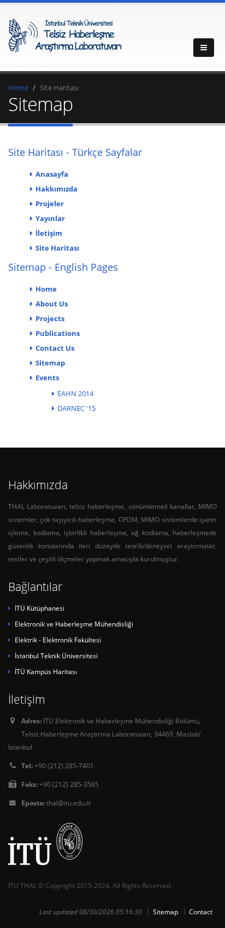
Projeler (49, 203)
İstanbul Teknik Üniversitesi (56, 655)
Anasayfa (51, 174)
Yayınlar (50, 218)
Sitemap (50, 363)
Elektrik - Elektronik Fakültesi (58, 639)
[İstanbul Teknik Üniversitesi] (112, 844)
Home (18, 87)
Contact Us (54, 348)
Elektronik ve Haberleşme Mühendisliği (74, 623)
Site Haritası (57, 248)
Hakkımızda (56, 189)
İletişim (48, 233)
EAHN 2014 (75, 393)
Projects (49, 318)
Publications (57, 333)
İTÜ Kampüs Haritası (46, 671)
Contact (200, 911)
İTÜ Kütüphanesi (39, 608)
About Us (51, 304)
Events (47, 377)
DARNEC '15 (76, 408)
